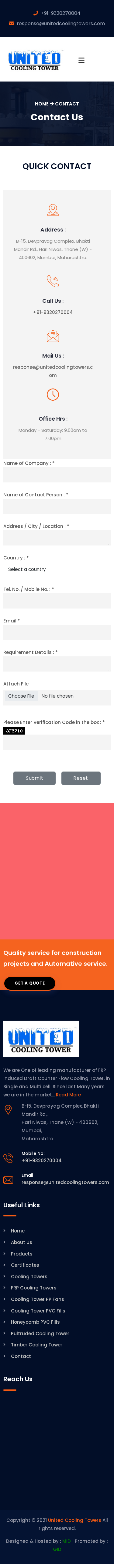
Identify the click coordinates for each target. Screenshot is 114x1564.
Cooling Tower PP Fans (37, 1299)
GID (57, 1549)
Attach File (16, 684)
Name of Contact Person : (35, 495)
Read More (68, 1095)
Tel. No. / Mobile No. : (28, 589)
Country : (16, 558)
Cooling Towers (29, 1276)
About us (21, 1242)
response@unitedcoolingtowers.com (61, 23)
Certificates (25, 1265)
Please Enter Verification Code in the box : (54, 722)
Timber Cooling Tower (36, 1345)
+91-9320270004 (61, 13)
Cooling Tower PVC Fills (38, 1311)
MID (66, 1541)
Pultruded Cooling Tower (40, 1333)
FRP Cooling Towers (34, 1288)
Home (18, 1231)
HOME (42, 104)
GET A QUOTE (30, 983)
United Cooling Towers (74, 1520)
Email (11, 621)
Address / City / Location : (36, 526)
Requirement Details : (30, 652)
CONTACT (67, 104)
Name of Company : (29, 463)
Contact (21, 1356)
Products (22, 1254)
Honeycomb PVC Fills (35, 1322)
